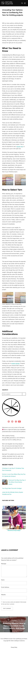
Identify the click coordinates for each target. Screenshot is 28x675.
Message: (3, 563)
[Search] (24, 394)
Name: (3, 580)
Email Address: (5, 587)
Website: (3, 594)
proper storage (15, 363)
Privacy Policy (14, 647)
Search (5, 390)
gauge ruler (20, 146)
